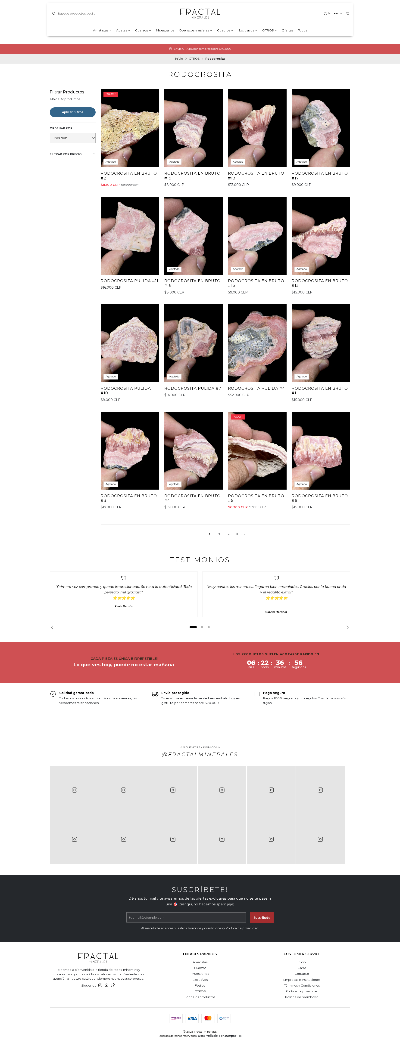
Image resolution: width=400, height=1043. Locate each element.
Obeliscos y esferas (194, 30)
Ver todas (228, 48)
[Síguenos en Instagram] (100, 985)
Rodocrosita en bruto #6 (320, 498)
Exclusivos (246, 30)
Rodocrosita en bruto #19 (192, 175)
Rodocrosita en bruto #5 (256, 498)
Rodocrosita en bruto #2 (129, 175)
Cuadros (223, 30)
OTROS (268, 30)
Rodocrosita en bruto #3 (129, 498)
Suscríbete (261, 918)
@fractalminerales (200, 754)
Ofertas (287, 30)
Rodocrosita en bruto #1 (320, 390)
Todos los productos (200, 997)
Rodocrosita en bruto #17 (320, 175)
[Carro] (347, 13)
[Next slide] (346, 627)
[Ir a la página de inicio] (199, 13)
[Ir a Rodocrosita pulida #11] (130, 236)
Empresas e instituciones (301, 979)
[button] (193, 627)
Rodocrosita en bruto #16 (192, 283)
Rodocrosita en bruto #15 (256, 283)
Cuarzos (141, 30)
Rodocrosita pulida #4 (256, 388)
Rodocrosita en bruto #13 (320, 283)
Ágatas (121, 30)
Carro (302, 968)
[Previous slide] (53, 627)
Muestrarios (165, 30)
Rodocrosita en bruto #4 (192, 498)
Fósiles (200, 985)
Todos (302, 30)
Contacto (302, 973)
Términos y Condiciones (302, 985)
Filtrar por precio (66, 154)
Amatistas (100, 30)
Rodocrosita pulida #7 (192, 388)
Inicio (179, 58)
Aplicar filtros (72, 112)
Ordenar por (61, 128)
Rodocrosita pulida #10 (126, 390)
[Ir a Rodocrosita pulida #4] (257, 343)
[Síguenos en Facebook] (106, 985)
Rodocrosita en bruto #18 (256, 175)
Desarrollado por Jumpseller (219, 1035)
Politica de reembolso (302, 997)
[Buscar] (54, 13)
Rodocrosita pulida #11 (129, 280)
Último (240, 534)
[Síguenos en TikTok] (113, 985)
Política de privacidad (302, 991)
